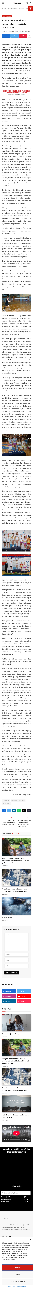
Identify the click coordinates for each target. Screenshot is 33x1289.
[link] (30, 8)
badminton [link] (6, 800)
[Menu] (3, 3)
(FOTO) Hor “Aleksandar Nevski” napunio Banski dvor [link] (8, 822)
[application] (16, 1133)
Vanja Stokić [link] (6, 803)
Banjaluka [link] (14, 800)
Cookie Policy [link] (11, 1286)
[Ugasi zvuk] (26, 1140)
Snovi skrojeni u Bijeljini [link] (11, 1034)
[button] (30, 1239)
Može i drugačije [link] (7, 16)
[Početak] (4, 1140)
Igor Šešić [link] (22, 800)
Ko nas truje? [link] (7, 917)
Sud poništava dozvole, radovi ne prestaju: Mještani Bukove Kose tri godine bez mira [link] (15, 860)
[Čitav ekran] (29, 1140)
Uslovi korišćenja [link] (21, 1286)
